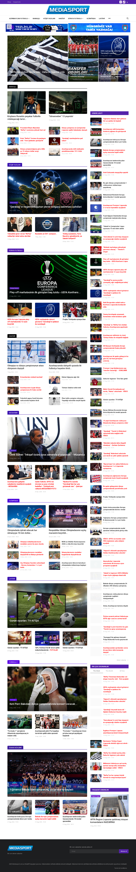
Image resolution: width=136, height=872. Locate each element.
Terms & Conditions (120, 868)
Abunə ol (124, 851)
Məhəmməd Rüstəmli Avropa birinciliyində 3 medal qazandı (114, 196)
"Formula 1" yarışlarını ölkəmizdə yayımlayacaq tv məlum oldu (17, 733)
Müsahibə (13, 413)
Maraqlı (12, 87)
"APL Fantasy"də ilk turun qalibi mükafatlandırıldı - (47, 649)
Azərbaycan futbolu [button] (18, 18)
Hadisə (12, 336)
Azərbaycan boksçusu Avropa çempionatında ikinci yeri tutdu (19, 818)
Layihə (12, 579)
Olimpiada (13, 501)
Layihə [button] (102, 18)
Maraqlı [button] (36, 18)
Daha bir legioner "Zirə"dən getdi (115, 379)
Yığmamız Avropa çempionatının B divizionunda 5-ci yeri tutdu (115, 519)
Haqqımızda (17, 2)
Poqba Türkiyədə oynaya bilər (74, 319)
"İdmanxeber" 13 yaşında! (61, 116)
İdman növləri (15, 748)
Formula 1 (13, 662)
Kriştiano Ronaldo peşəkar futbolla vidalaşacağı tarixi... (23, 117)
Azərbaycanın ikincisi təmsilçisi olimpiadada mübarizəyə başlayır (74, 564)
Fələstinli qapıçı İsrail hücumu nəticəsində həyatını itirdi (31, 399)
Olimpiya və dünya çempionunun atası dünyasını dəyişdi (25, 367)
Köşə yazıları (15, 165)
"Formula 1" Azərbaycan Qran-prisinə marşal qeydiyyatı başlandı (75, 733)
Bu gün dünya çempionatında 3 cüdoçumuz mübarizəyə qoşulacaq (114, 185)
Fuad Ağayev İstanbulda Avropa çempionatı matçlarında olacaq (115, 217)
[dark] (127, 2)
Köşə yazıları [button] (49, 18)
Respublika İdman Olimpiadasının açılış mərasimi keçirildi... (67, 531)
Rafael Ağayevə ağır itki (70, 377)
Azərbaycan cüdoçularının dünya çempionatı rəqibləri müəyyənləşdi (115, 596)
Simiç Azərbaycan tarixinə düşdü (115, 606)
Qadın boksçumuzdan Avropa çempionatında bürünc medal (114, 508)
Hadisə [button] (62, 18)
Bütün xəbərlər (122, 660)
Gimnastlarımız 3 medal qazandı (105, 819)
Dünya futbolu (15, 250)
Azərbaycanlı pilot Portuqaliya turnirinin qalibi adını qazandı (47, 732)
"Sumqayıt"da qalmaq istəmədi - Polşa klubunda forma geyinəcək (115, 638)
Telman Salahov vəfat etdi (71, 388)
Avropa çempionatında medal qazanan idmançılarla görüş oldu (115, 529)
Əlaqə (9, 2)
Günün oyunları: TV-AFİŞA (17, 648)
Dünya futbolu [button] (75, 18)
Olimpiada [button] (91, 18)
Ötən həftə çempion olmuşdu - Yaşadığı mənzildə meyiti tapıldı (73, 399)
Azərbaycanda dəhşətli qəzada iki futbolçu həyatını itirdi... (65, 367)
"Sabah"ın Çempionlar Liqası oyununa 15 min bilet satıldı (113, 227)
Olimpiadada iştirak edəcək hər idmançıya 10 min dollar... (22, 531)
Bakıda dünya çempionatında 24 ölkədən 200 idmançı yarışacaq (115, 585)
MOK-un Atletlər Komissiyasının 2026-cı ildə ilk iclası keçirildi (73, 543)
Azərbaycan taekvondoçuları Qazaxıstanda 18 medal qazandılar (74, 819)
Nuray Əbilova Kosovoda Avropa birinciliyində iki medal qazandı (115, 411)
